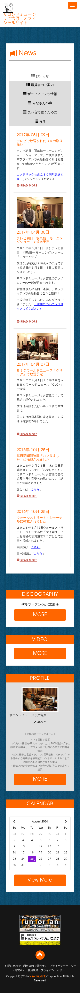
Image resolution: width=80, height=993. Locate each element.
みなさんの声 (41, 103)
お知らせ (42, 76)
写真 (42, 121)
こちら (35, 489)
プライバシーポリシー (54, 970)
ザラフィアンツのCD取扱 (40, 605)
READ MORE (28, 185)
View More (40, 880)
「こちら (36, 553)
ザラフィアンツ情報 (41, 94)
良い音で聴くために (41, 112)
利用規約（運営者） (35, 966)
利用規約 (33, 970)
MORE (40, 615)
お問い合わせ (13, 966)
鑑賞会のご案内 (42, 85)
